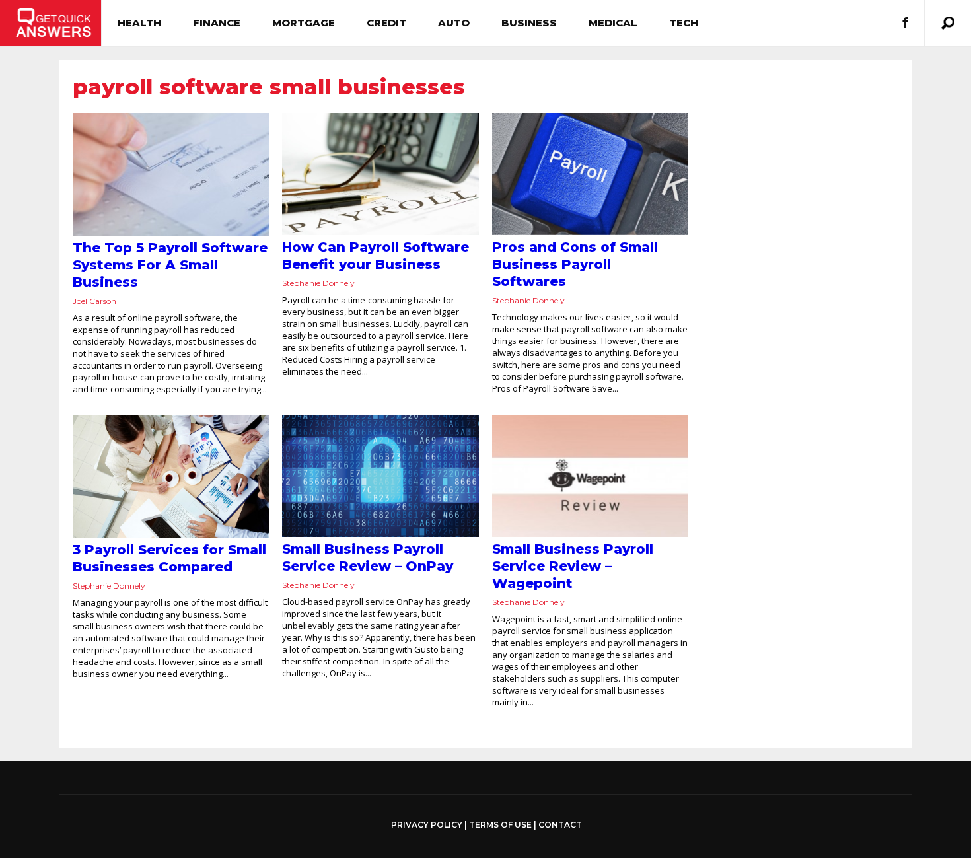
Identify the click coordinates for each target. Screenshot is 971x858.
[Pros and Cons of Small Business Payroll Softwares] (590, 174)
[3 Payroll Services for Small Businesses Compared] (171, 476)
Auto (454, 23)
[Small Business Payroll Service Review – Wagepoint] (590, 476)
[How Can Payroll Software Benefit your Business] (380, 174)
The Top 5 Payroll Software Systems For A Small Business (170, 265)
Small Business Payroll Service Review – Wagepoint (572, 566)
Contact (560, 825)
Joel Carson (94, 301)
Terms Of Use (500, 825)
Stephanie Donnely (318, 283)
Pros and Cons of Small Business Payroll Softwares (575, 264)
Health (139, 23)
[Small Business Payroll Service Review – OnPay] (380, 476)
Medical (613, 23)
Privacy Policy (426, 825)
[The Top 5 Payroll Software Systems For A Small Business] (171, 174)
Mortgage (303, 23)
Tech (683, 23)
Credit (386, 23)
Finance (216, 23)
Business (529, 23)
